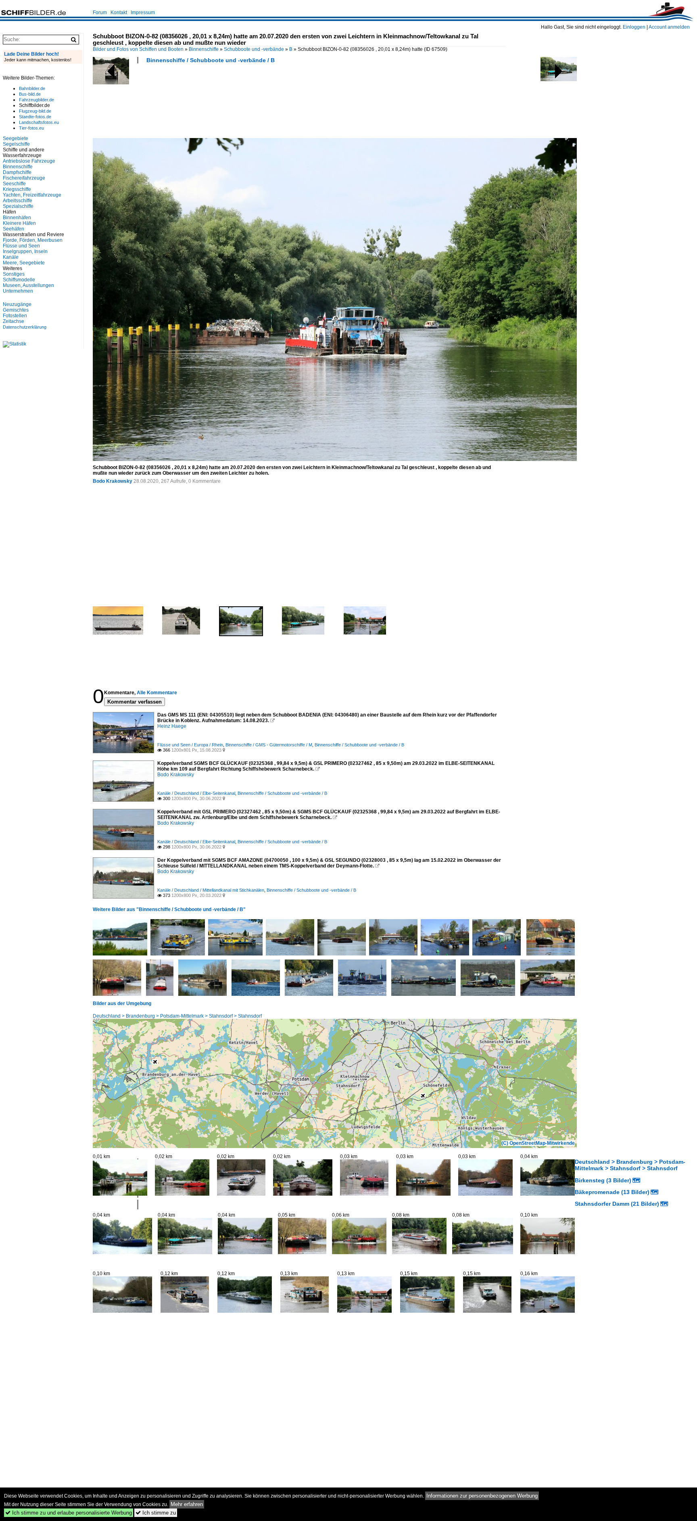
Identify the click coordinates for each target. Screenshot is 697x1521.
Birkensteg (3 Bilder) (603, 1180)
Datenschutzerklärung (24, 327)
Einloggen (634, 27)
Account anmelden (669, 27)
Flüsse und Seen (21, 246)
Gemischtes (16, 310)
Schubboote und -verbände (254, 49)
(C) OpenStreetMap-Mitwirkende (538, 1143)
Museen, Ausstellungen (28, 285)
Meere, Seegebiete (24, 263)
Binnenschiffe (204, 49)
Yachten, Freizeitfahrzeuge (32, 195)
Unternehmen (18, 291)
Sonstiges (14, 274)
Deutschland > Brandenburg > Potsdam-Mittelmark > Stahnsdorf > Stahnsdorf (177, 1016)
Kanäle (11, 257)
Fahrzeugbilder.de (36, 99)
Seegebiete (15, 138)
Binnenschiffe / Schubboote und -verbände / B (210, 60)
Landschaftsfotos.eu (39, 122)
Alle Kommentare (157, 693)
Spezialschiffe (18, 206)
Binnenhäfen (17, 217)
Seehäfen (13, 229)
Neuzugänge (17, 304)
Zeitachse (13, 321)
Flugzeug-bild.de (35, 111)
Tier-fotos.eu (31, 128)
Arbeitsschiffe (17, 200)
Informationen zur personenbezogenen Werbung (482, 1496)
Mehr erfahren (187, 1504)
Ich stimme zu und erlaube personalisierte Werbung (68, 1513)
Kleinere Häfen (19, 223)
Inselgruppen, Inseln (25, 251)
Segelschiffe (16, 144)
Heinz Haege (171, 726)
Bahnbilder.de (32, 88)
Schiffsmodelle (19, 280)
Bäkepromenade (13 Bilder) (612, 1192)
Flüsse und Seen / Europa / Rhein (190, 744)
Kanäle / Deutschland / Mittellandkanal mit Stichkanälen (210, 890)
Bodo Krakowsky (112, 481)
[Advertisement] (239, 103)
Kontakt (119, 12)
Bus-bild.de (30, 94)
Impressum (143, 12)
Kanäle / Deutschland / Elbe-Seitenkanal (196, 793)
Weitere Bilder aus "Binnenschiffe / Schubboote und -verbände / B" (169, 909)
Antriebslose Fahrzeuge (29, 161)
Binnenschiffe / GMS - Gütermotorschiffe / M (268, 744)
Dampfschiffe (17, 172)
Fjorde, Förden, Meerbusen (33, 240)
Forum (100, 12)
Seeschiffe (14, 183)
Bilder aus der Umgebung (122, 1003)
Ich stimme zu (156, 1513)
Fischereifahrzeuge (24, 178)
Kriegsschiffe (17, 189)
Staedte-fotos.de (35, 116)
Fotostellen (15, 315)
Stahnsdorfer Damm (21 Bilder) (617, 1203)
